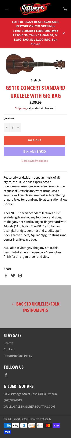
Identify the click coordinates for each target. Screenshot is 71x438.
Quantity (9, 118)
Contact (9, 349)
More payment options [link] (34, 161)
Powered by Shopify (40, 419)
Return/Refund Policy (18, 356)
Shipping (21, 108)
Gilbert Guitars (20, 419)
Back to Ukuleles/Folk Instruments (37, 307)
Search (8, 343)
